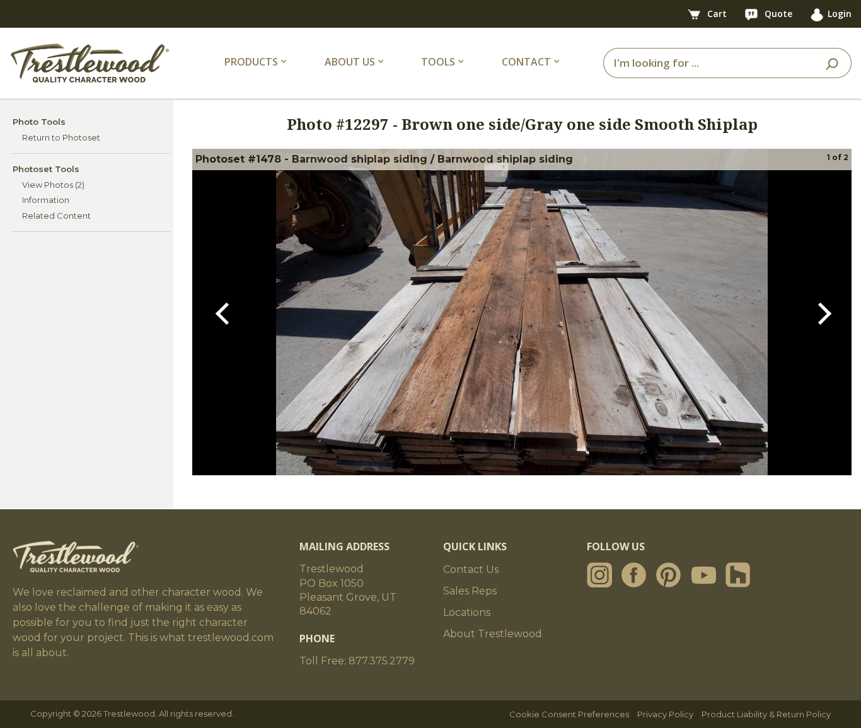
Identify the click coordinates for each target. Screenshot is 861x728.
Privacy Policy (665, 714)
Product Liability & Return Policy (766, 714)
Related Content (56, 216)
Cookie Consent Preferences (569, 714)
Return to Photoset (61, 137)
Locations (466, 612)
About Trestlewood (492, 634)
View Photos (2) (53, 185)
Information (45, 200)
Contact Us (471, 569)
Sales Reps (470, 591)
